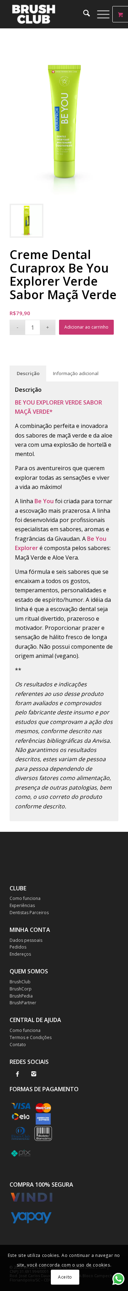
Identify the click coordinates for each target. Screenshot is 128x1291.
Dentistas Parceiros (29, 913)
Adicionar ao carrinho (86, 327)
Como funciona (25, 898)
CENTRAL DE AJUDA (35, 1020)
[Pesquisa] (83, 14)
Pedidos (18, 947)
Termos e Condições (31, 1037)
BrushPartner (23, 1003)
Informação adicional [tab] (75, 373)
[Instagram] (33, 1073)
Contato (18, 1045)
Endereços (20, 954)
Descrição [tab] (28, 373)
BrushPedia (21, 996)
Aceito (65, 1277)
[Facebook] (17, 1073)
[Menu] (100, 14)
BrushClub (20, 982)
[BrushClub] (53, 14)
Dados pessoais (26, 940)
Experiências (22, 905)
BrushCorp (21, 989)
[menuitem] (83, 14)
